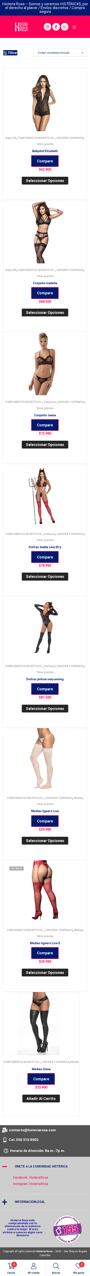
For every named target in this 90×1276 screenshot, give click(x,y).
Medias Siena (41, 1069)
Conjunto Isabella (45, 283)
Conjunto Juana (45, 415)
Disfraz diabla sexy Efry (45, 547)
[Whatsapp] (64, 27)
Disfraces (49, 534)
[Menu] (74, 26)
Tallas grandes (45, 144)
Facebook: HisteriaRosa (30, 1178)
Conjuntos (50, 401)
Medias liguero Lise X (45, 943)
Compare (45, 161)
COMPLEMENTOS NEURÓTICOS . (36, 138)
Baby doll (11, 138)
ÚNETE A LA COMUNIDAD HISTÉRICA (41, 1166)
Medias (78, 798)
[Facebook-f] (56, 27)
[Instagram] (47, 27)
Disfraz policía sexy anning (45, 679)
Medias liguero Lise (45, 811)
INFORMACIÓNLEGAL (30, 1202)
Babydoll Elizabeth (45, 151)
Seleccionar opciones (45, 180)
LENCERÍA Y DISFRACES (70, 138)
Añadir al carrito (41, 1098)
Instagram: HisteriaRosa (30, 1184)
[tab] (45, 1166)
